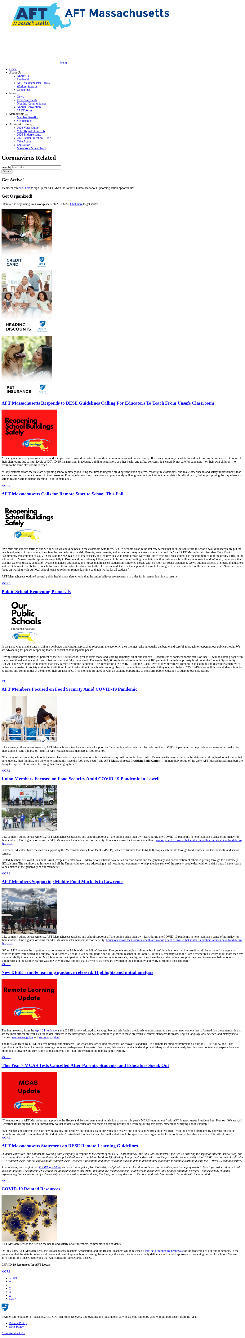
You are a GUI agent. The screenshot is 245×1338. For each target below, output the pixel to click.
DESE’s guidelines (50, 1167)
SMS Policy (16, 1326)
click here (24, 188)
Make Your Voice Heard (31, 148)
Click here (76, 204)
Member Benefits (27, 117)
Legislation (23, 144)
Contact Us (23, 89)
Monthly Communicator (31, 103)
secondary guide (49, 1037)
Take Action (24, 141)
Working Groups (27, 86)
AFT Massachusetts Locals (33, 82)
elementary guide (22, 1037)
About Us (23, 76)
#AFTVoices (24, 110)
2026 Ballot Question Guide (34, 138)
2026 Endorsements (29, 134)
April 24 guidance (46, 1030)
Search (6, 167)
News (20, 96)
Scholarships (24, 120)
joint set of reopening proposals (164, 1250)
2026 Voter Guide (27, 127)
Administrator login (13, 1333)
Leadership (23, 79)
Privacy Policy (18, 1323)
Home (13, 69)
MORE (6, 485)
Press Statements (27, 100)
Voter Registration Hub (31, 131)
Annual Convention (29, 107)
